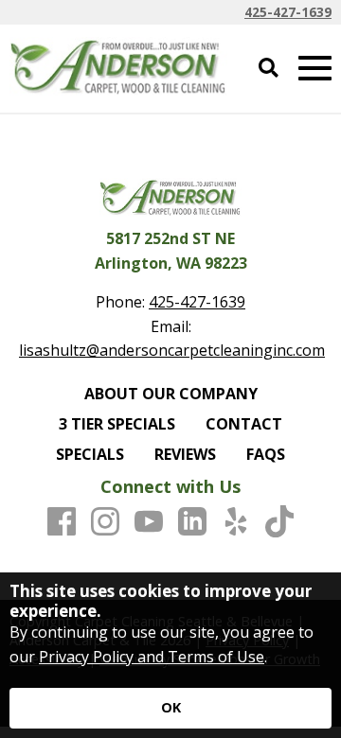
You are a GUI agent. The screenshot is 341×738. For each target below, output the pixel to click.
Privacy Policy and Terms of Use (151, 656)
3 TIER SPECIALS (117, 423)
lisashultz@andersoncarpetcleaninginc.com (172, 350)
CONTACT (244, 423)
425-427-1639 (288, 12)
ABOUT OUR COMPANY (171, 393)
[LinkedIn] (192, 522)
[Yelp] (236, 522)
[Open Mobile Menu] (315, 68)
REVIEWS (185, 454)
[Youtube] (149, 522)
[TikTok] (279, 522)
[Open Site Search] (268, 68)
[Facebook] (61, 522)
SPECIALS (90, 454)
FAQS (265, 454)
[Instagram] (105, 522)
